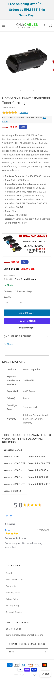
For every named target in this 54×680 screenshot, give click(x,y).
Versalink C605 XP (39, 477)
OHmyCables (23, 675)
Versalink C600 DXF (14, 463)
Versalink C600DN (38, 470)
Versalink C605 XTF (14, 484)
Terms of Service (14, 612)
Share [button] (10, 344)
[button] (3, 25)
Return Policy (12, 599)
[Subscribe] (45, 651)
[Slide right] (33, 90)
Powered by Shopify (34, 675)
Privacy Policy (12, 605)
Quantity (7, 297)
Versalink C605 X (13, 477)
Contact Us (11, 586)
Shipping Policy (13, 592)
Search (9, 573)
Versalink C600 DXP (39, 463)
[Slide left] (21, 90)
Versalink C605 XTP (39, 484)
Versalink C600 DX (39, 456)
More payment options (27, 328)
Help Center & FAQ (14, 580)
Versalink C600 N (13, 470)
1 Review (24, 112)
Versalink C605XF (13, 491)
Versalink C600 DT (14, 456)
